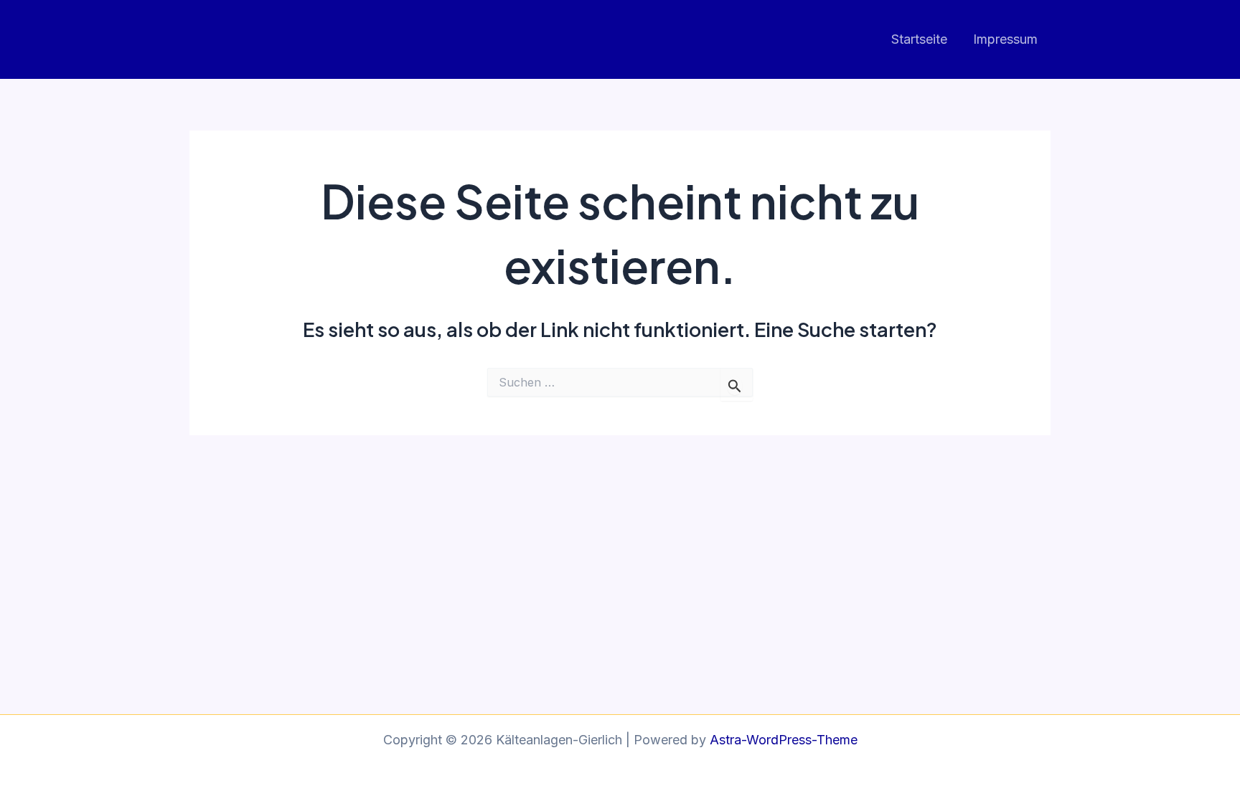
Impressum (1005, 39)
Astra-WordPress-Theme (784, 739)
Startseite (919, 39)
